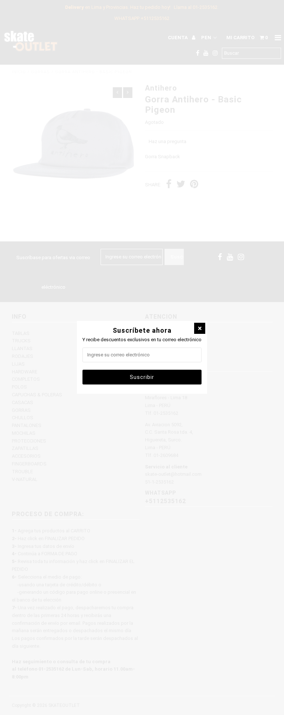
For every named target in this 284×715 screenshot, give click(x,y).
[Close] (199, 328)
